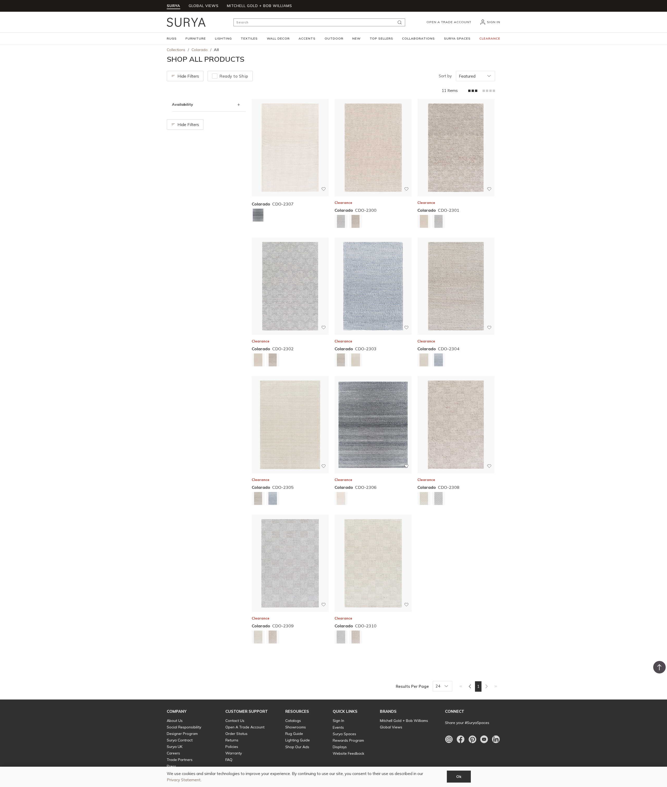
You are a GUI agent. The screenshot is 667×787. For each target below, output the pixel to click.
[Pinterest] (472, 739)
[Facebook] (461, 739)
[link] (461, 686)
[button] (172, 38)
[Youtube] (484, 739)
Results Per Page (412, 686)
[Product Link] (258, 216)
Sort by (445, 75)
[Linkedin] (496, 739)
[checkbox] (214, 76)
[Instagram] (449, 739)
